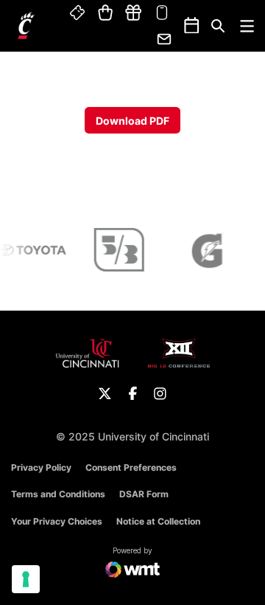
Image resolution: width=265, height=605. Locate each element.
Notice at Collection (158, 521)
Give (133, 13)
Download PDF (132, 120)
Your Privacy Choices (56, 521)
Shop (106, 13)
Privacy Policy (41, 467)
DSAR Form (144, 493)
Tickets (78, 13)
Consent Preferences (131, 467)
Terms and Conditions (58, 493)
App (162, 13)
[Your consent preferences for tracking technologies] (26, 579)
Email (165, 39)
